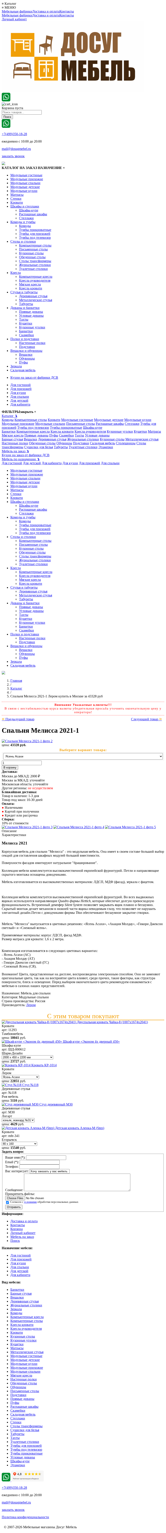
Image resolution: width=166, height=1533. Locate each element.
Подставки (27, 347)
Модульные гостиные (26, 175)
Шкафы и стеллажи (24, 206)
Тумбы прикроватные (35, 230)
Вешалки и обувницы (26, 350)
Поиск (15, 1240)
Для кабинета (20, 404)
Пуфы (23, 362)
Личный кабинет (14, 19)
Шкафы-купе (28, 210)
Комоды (25, 226)
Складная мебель (22, 370)
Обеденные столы (32, 257)
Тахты (23, 319)
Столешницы (126, 443)
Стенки (15, 198)
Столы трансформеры (35, 261)
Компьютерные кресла (35, 276)
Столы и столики (23, 241)
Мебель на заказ (15, 451)
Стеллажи (26, 218)
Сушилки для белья (38, 447)
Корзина (16, 1229)
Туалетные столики (33, 269)
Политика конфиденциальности (25, 1517)
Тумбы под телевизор (35, 237)
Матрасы (17, 194)
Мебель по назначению (21, 459)
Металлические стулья (35, 300)
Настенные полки (32, 343)
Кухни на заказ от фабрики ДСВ (34, 377)
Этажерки (105, 447)
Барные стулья (12, 439)
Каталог (9, 416)
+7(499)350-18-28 (14, 134)
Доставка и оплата (45, 11)
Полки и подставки (24, 339)
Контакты (66, 11)
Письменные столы (33, 249)
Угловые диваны (31, 315)
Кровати (16, 202)
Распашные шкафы (33, 214)
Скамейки (26, 335)
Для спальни (19, 396)
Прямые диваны (31, 311)
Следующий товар (146, 719)
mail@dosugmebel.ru (16, 149)
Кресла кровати (30, 288)
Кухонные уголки (32, 327)
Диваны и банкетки (25, 308)
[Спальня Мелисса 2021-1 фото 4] (130, 827)
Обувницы (27, 358)
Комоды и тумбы (22, 222)
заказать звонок (13, 156)
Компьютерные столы (35, 245)
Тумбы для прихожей (34, 233)
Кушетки (25, 323)
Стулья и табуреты (24, 292)
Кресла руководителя (34, 280)
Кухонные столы (31, 253)
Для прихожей (21, 389)
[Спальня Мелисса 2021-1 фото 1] (27, 741)
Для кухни (18, 393)
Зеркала (16, 366)
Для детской (19, 400)
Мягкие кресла (30, 284)
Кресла (15, 272)
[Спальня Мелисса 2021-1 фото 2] (27, 827)
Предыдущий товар (18, 719)
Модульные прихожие (26, 179)
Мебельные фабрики (17, 11)
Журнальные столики (35, 265)
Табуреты (26, 304)
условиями (30, 1201)
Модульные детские (25, 187)
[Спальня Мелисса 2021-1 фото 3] (78, 827)
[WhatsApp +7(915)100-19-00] (6, 100)
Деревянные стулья (33, 296)
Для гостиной (20, 385)
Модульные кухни (23, 191)
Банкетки (26, 331)
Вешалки (25, 354)
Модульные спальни (25, 183)
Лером (31, 1005)
